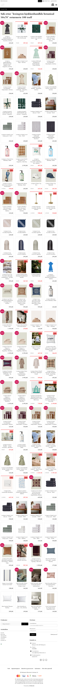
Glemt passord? (54, 634)
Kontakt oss (3, 640)
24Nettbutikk (31, 686)
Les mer (41, 683)
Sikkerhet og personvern (27, 668)
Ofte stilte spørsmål (47, 668)
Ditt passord (32, 628)
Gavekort (3, 638)
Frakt (8, 668)
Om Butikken (3, 637)
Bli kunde (3, 634)
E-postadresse (33, 623)
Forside (2, 9)
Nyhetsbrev (37, 668)
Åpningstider (3, 635)
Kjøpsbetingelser (15, 668)
